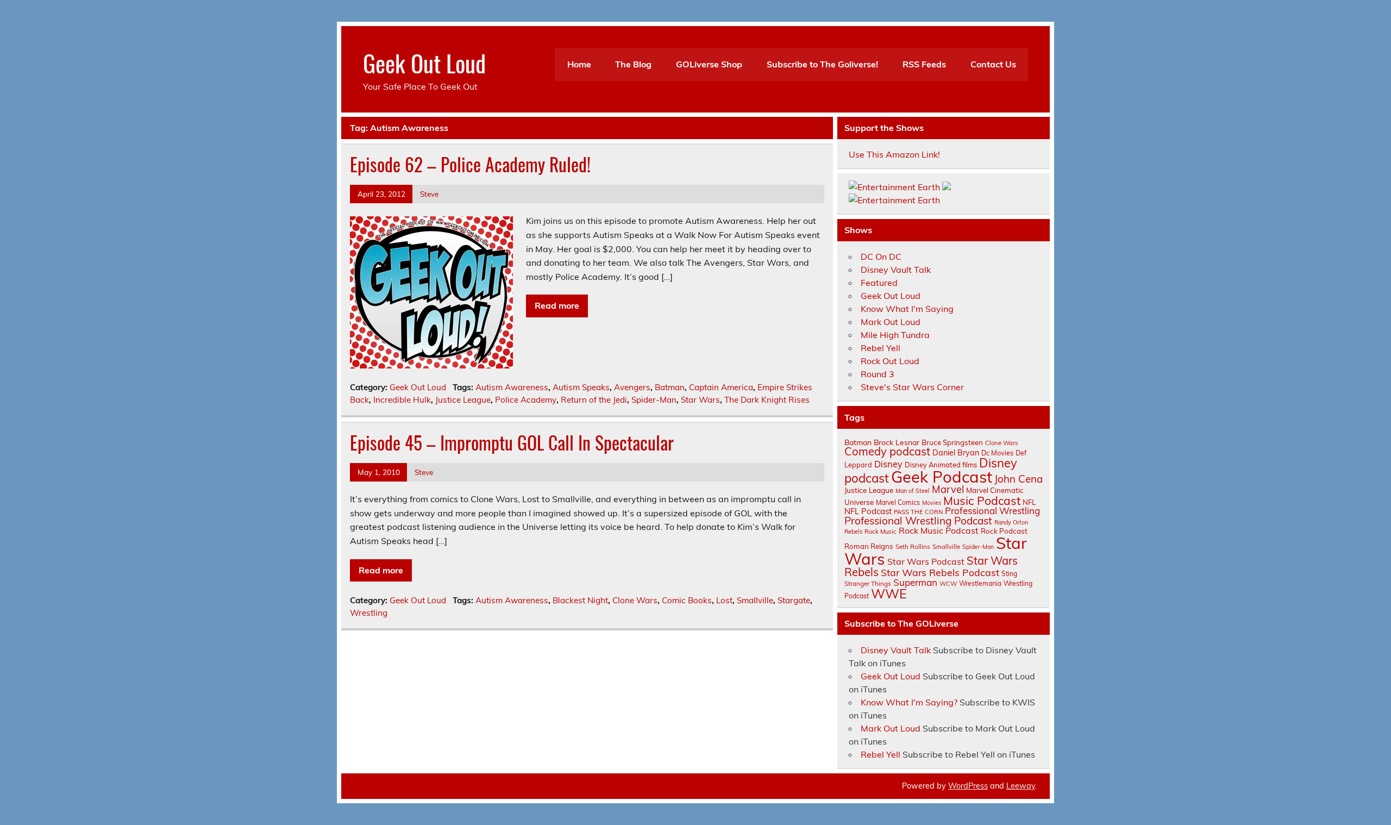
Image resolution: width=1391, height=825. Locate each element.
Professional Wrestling (992, 510)
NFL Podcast (868, 511)
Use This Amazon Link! (894, 154)
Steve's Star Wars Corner (912, 387)
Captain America (721, 387)
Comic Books (687, 600)
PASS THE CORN (918, 512)
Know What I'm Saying (907, 308)
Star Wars (700, 400)
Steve (429, 193)
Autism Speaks (581, 387)
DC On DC (881, 256)
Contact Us (993, 64)
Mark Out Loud (890, 321)
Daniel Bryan (955, 453)
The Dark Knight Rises (767, 400)
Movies (931, 503)
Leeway (1020, 786)
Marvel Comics (898, 502)
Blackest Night (580, 600)
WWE (889, 593)
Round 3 (877, 373)
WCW (948, 584)
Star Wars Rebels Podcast (940, 572)
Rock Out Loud (890, 360)
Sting (1009, 574)
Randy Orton (1011, 522)
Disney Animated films (941, 464)
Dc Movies (997, 452)
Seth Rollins (912, 546)
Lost (724, 600)
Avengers (632, 387)
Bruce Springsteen (952, 442)
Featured (879, 282)
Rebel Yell (880, 347)
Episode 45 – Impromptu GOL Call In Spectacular (512, 442)
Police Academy (525, 400)
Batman (670, 387)
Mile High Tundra (895, 334)
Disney (888, 464)
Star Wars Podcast (925, 561)
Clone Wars (634, 600)
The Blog (633, 64)
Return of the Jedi (594, 400)
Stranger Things (867, 583)
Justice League (463, 400)
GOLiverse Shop (709, 64)
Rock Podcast (1004, 531)
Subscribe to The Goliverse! (822, 64)
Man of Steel (912, 491)
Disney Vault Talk (896, 269)
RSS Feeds (924, 64)
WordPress (968, 786)
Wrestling (368, 613)
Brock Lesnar (896, 442)
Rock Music (880, 531)
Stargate (794, 600)
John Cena (1018, 478)
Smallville (755, 600)
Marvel (948, 489)
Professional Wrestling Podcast (918, 520)
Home (579, 64)
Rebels (853, 531)
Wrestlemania (980, 583)
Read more (557, 305)
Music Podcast (981, 500)
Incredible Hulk (402, 400)
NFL (1029, 502)
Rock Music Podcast (939, 530)
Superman (915, 582)
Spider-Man (653, 400)
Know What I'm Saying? (909, 702)
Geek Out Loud (424, 62)
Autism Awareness (511, 387)
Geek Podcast (941, 476)
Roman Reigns (868, 546)
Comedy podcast (887, 451)
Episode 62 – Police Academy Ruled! (470, 164)
